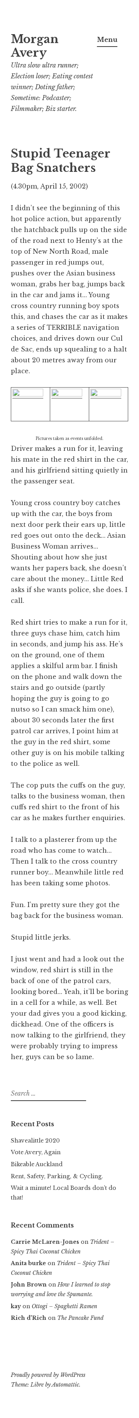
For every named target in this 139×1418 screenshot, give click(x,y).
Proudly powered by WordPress (48, 1374)
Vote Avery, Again (36, 1152)
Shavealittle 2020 (35, 1140)
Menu (107, 39)
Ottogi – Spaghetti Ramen (64, 1306)
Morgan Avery (35, 46)
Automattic (65, 1384)
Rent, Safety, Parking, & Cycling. (57, 1176)
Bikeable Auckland (37, 1164)
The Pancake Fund (80, 1317)
